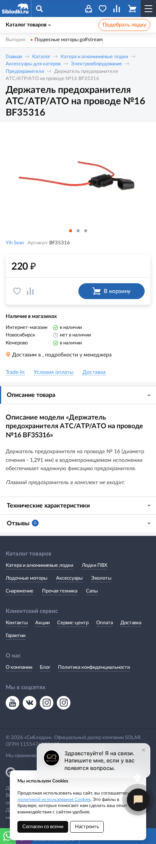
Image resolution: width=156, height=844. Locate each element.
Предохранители (25, 71)
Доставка (130, 622)
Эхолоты (101, 578)
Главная (14, 56)
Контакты (17, 622)
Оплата (104, 622)
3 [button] (86, 231)
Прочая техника (59, 591)
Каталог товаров (26, 25)
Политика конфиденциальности (94, 667)
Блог (45, 667)
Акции (42, 622)
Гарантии (15, 635)
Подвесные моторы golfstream (68, 39)
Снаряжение (19, 591)
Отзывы (21, 523)
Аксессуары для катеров (33, 64)
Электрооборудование (96, 64)
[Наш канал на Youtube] (12, 703)
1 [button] (70, 231)
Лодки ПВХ (94, 565)
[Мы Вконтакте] (29, 703)
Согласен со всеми (42, 826)
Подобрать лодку (124, 25)
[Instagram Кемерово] (63, 703)
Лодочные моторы (26, 578)
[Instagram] (46, 703)
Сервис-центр (73, 622)
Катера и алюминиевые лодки (94, 56)
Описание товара (31, 395)
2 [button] (78, 231)
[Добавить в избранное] (17, 291)
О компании (19, 667)
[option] (78, 176)
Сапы (92, 591)
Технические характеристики (48, 506)
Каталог (41, 56)
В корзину (117, 291)
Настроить (87, 826)
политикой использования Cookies (53, 799)
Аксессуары (69, 578)
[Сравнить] (30, 291)
